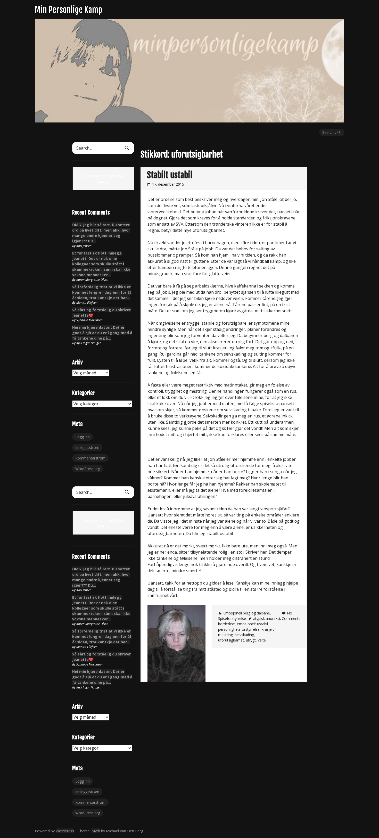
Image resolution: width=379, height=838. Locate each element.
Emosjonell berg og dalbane (246, 613)
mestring (225, 634)
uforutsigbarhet (231, 640)
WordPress (65, 830)
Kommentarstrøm (90, 458)
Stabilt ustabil (169, 175)
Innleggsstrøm (87, 447)
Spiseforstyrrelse (232, 618)
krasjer (267, 629)
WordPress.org (87, 468)
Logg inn (82, 436)
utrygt (251, 640)
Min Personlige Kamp (68, 10)
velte (262, 640)
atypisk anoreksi (266, 618)
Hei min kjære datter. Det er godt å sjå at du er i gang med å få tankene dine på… (102, 333)
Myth (96, 830)
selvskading (244, 634)
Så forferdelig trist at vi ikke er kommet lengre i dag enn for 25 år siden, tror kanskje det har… (101, 292)
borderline (226, 623)
